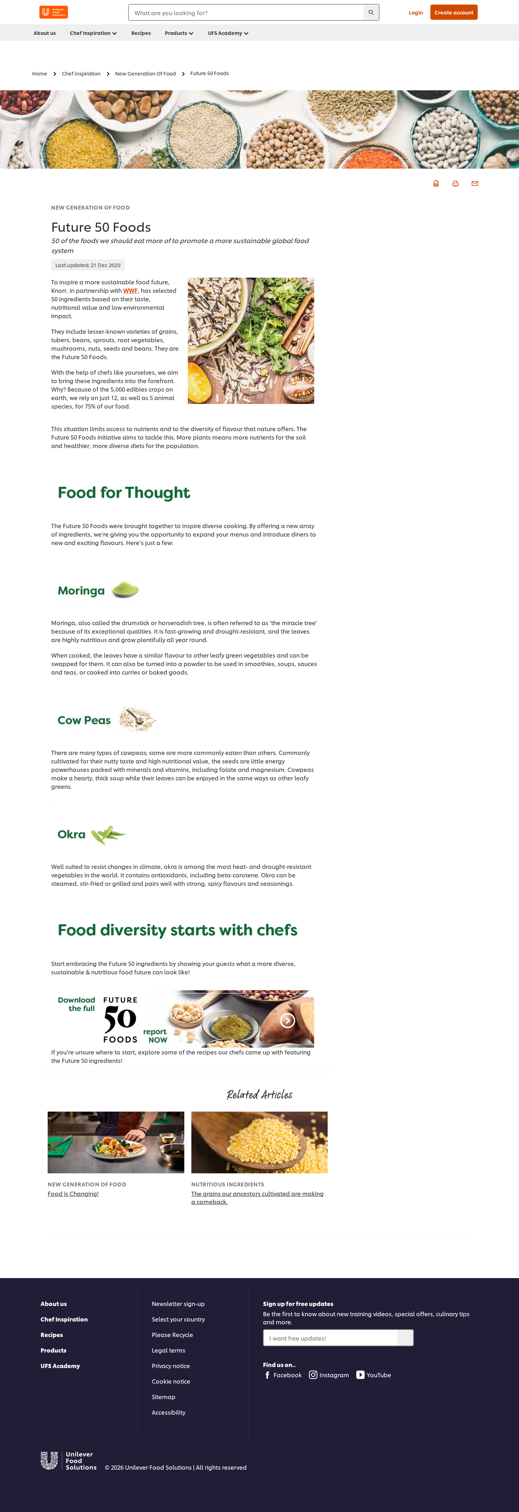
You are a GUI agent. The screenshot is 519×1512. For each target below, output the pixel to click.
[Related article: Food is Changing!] (116, 1142)
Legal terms (168, 1350)
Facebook (288, 1375)
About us (54, 1303)
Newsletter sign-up (178, 1303)
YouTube (379, 1375)
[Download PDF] (435, 182)
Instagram (334, 1375)
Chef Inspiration (64, 1319)
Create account (454, 12)
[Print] (454, 182)
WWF (130, 290)
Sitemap (163, 1396)
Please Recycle (172, 1334)
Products (53, 1350)
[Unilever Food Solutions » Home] (53, 12)
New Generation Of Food (90, 207)
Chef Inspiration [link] (90, 32)
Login (416, 12)
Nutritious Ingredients (227, 1184)
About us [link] (45, 32)
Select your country (178, 1319)
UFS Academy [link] (225, 32)
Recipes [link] (141, 32)
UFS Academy (60, 1365)
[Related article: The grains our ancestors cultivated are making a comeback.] (259, 1142)
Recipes (52, 1334)
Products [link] (176, 32)
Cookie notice (171, 1381)
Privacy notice (171, 1365)
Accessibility (168, 1412)
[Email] (474, 182)
